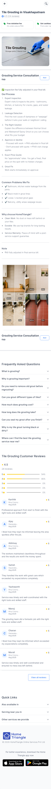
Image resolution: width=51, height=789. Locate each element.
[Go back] (4, 3)
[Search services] (46, 3)
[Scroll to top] (45, 326)
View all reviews (38, 677)
